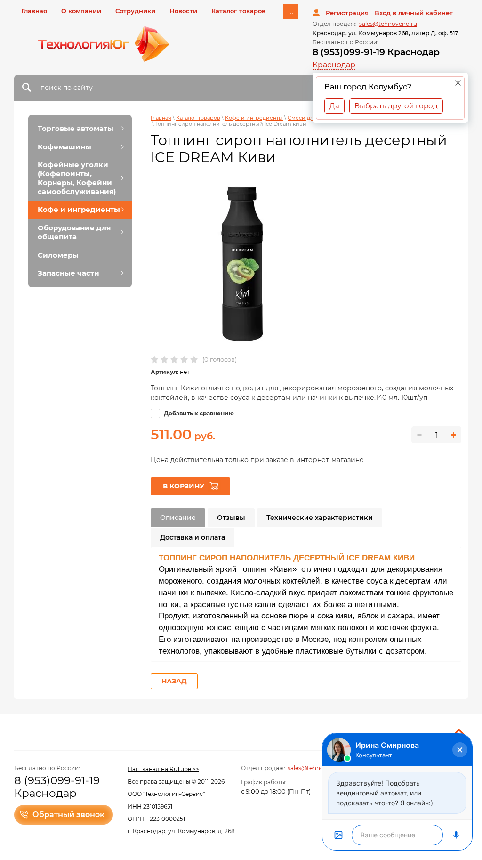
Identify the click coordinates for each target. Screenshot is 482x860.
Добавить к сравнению (198, 413)
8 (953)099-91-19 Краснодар (376, 52)
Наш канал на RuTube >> (163, 768)
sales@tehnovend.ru (388, 23)
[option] (244, 263)
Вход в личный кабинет (414, 12)
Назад (174, 681)
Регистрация (347, 12)
